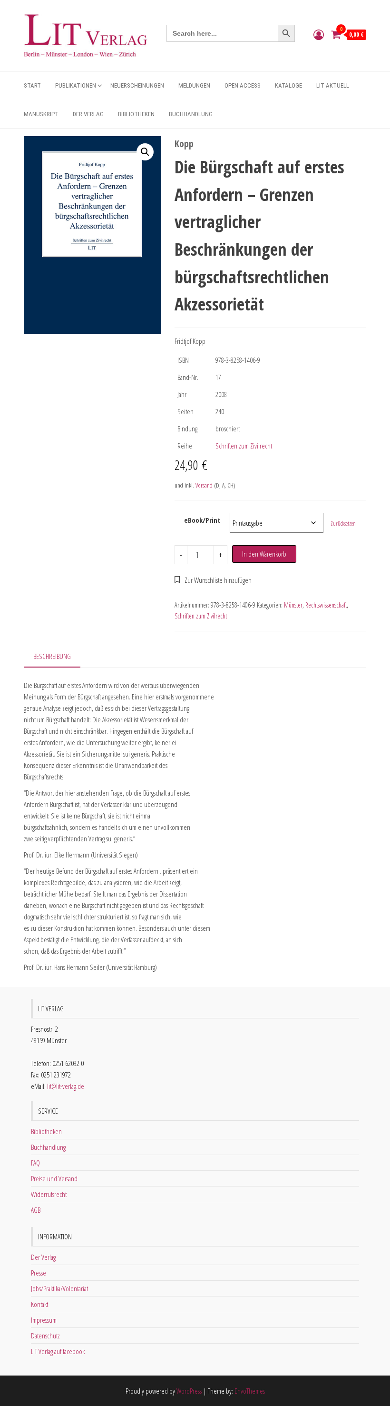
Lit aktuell (332, 85)
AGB (35, 1210)
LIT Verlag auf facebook (58, 1351)
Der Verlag (88, 114)
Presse (38, 1272)
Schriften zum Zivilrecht (243, 445)
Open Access (242, 85)
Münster (293, 604)
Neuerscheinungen (137, 85)
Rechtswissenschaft (326, 604)
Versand (204, 485)
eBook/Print (202, 520)
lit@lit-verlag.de (65, 1086)
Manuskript (41, 114)
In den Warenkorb (264, 553)
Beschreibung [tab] (52, 656)
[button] (145, 151)
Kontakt (39, 1304)
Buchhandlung (191, 114)
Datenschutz (45, 1335)
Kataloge (288, 85)
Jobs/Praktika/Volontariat (59, 1288)
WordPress (189, 1391)
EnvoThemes (249, 1391)
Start (32, 85)
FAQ (35, 1162)
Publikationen (75, 85)
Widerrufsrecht (49, 1194)
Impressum (44, 1320)
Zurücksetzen (343, 523)
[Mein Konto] (318, 34)
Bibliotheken (136, 114)
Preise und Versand (54, 1178)
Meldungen (194, 85)
